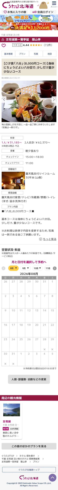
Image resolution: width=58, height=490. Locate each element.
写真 (36, 53)
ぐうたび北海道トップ (29, 469)
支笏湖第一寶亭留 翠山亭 (23, 39)
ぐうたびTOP (8, 455)
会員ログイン (45, 12)
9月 (23, 268)
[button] (54, 99)
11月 (48, 268)
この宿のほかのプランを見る (29, 446)
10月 (36, 268)
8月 (12, 268)
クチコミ (17, 44)
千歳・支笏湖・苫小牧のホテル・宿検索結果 (21, 458)
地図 (50, 53)
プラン (22, 53)
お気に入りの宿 (16, 12)
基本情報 (8, 53)
